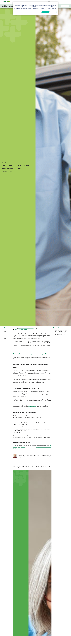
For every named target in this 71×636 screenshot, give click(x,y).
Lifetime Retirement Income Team (26, 328)
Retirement (17, 329)
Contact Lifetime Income (60, 334)
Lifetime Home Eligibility (60, 332)
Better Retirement (23, 329)
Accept (45, 12)
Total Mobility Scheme (32, 406)
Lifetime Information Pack (61, 330)
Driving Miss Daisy (21, 447)
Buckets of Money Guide (60, 331)
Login (65, 6)
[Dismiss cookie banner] (56, 3)
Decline (53, 12)
